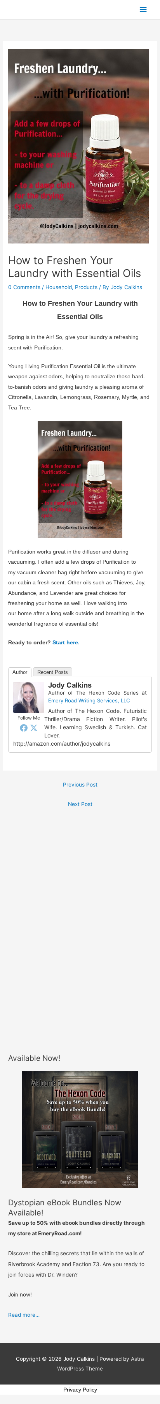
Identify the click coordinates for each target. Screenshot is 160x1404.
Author (19, 672)
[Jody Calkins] (28, 697)
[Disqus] (80, 909)
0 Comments (24, 287)
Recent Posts (52, 672)
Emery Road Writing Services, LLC (89, 700)
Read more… (24, 1315)
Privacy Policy (80, 1389)
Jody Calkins (70, 685)
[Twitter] (33, 727)
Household (58, 287)
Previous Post (80, 784)
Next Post (80, 804)
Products (86, 287)
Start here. (66, 642)
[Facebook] (23, 727)
